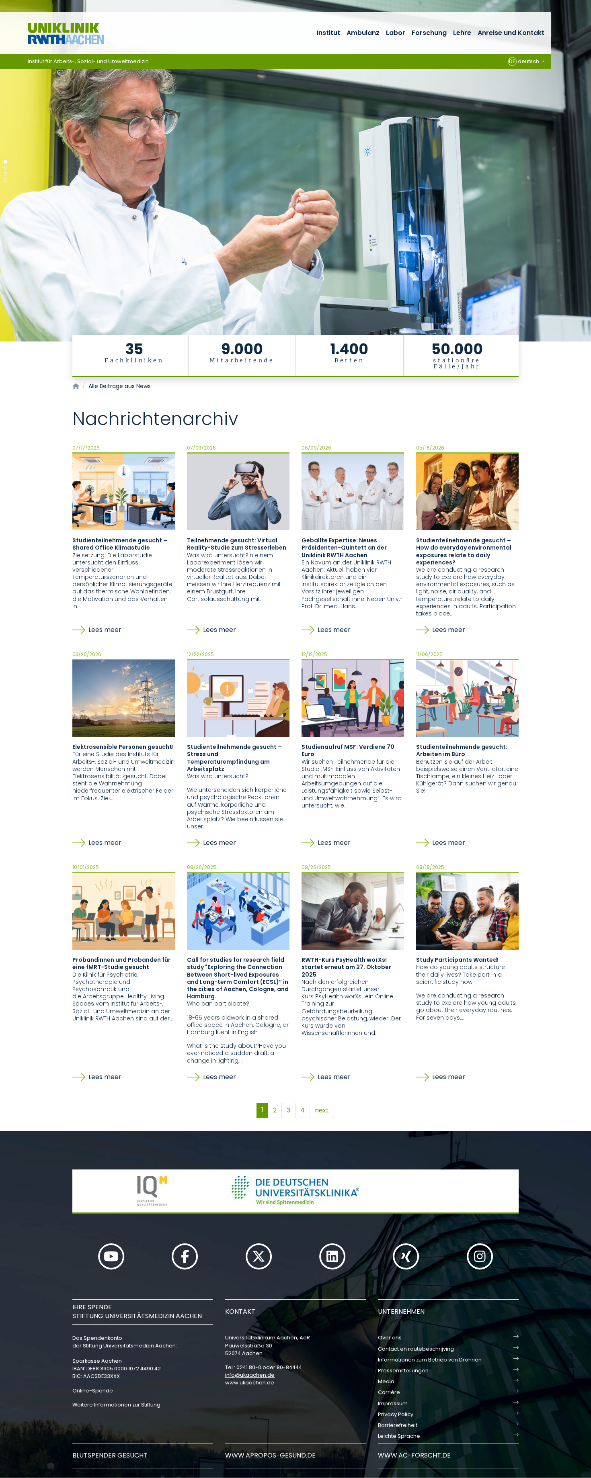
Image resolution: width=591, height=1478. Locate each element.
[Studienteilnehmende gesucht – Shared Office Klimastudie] (123, 491)
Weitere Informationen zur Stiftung (116, 1404)
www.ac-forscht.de (414, 1455)
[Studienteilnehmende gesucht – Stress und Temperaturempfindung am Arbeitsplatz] (238, 698)
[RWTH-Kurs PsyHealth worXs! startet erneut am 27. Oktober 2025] (353, 911)
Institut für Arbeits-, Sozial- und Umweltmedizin (88, 61)
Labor (395, 32)
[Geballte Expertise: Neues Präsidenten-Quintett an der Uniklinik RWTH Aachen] (353, 491)
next (322, 1110)
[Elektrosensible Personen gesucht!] (123, 698)
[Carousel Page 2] (5, 168)
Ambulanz (363, 32)
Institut (328, 32)
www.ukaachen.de (249, 1382)
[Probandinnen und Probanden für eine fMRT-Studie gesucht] (123, 911)
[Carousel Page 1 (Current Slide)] (5, 162)
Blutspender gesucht (110, 1455)
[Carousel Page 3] (5, 174)
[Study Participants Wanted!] (467, 911)
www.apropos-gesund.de (270, 1455)
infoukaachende (250, 1375)
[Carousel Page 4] (5, 180)
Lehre (462, 32)
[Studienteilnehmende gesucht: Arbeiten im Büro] (467, 698)
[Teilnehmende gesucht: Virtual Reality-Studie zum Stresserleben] (238, 491)
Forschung (429, 32)
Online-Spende (92, 1390)
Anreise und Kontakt (511, 32)
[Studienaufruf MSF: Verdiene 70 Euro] (353, 698)
